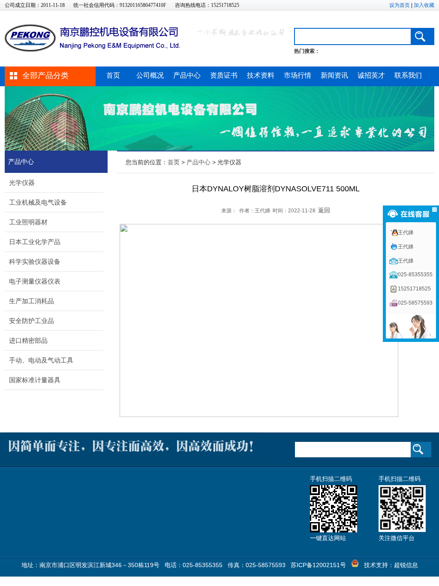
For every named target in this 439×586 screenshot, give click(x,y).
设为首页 (399, 5)
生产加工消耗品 (31, 301)
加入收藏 (424, 5)
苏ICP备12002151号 (318, 565)
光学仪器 (22, 182)
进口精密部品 (28, 340)
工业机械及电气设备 (38, 202)
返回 (324, 210)
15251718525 (414, 289)
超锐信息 (406, 565)
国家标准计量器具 (34, 380)
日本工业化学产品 (34, 241)
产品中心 (187, 75)
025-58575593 (415, 303)
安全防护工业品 (31, 320)
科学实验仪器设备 (34, 261)
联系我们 (408, 75)
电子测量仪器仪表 (34, 281)
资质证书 (224, 75)
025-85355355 (415, 275)
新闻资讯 (334, 75)
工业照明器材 (28, 222)
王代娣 (405, 233)
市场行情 (297, 75)
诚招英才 (371, 75)
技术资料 (260, 75)
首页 (113, 75)
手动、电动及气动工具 (41, 360)
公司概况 (150, 75)
